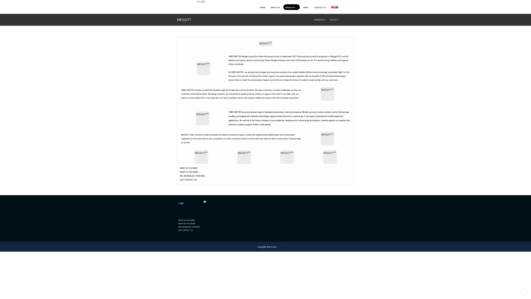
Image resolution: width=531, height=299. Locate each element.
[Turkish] (336, 7)
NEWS (350, 226)
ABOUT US (348, 216)
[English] (333, 7)
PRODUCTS (348, 221)
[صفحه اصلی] (345, 20)
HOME (350, 211)
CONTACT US (347, 230)
